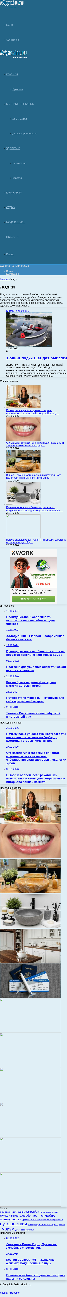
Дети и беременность (24, 133)
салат (45, 1224)
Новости (12, 237)
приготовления (45, 1219)
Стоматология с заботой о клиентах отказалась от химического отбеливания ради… (35, 444)
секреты (53, 1224)
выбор (26, 1211)
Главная (5, 279)
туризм (7, 1228)
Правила (17, 89)
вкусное (9, 1212)
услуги (17, 1230)
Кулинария (14, 192)
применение (58, 1220)
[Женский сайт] (12, 7)
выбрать (36, 1211)
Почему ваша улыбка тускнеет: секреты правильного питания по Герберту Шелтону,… (32, 412)
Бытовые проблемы (20, 104)
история (55, 1212)
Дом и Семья (20, 118)
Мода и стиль (15, 222)
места (17, 1215)
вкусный (17, 1212)
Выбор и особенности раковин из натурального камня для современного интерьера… (33, 476)
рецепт (38, 1224)
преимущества (10, 1219)
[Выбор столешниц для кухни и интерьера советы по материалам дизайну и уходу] (23, 537)
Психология (19, 163)
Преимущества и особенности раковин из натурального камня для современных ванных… (34, 508)
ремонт (31, 1225)
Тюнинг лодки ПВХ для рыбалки (36, 358)
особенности (31, 1215)
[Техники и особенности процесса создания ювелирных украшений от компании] (30, 1171)
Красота (17, 178)
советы (62, 1225)
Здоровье (13, 148)
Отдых (10, 207)
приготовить (29, 1219)
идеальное (47, 1212)
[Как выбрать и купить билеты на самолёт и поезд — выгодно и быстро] (30, 996)
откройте (48, 1215)
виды (2, 1212)
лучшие (6, 1215)
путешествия (13, 1223)
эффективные (27, 1230)
